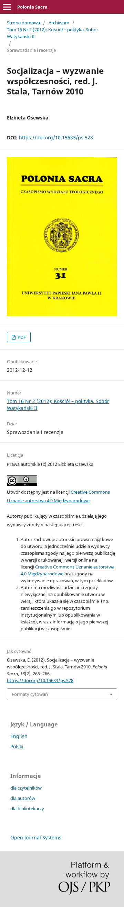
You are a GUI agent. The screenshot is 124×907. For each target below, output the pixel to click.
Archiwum (59, 23)
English (19, 736)
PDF (21, 337)
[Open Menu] (7, 7)
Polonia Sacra (32, 7)
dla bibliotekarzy (27, 808)
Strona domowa (23, 23)
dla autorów (22, 798)
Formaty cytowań (30, 694)
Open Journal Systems (35, 837)
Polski (16, 746)
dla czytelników (26, 788)
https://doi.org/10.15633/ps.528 (56, 137)
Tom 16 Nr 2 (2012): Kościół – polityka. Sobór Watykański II (52, 32)
